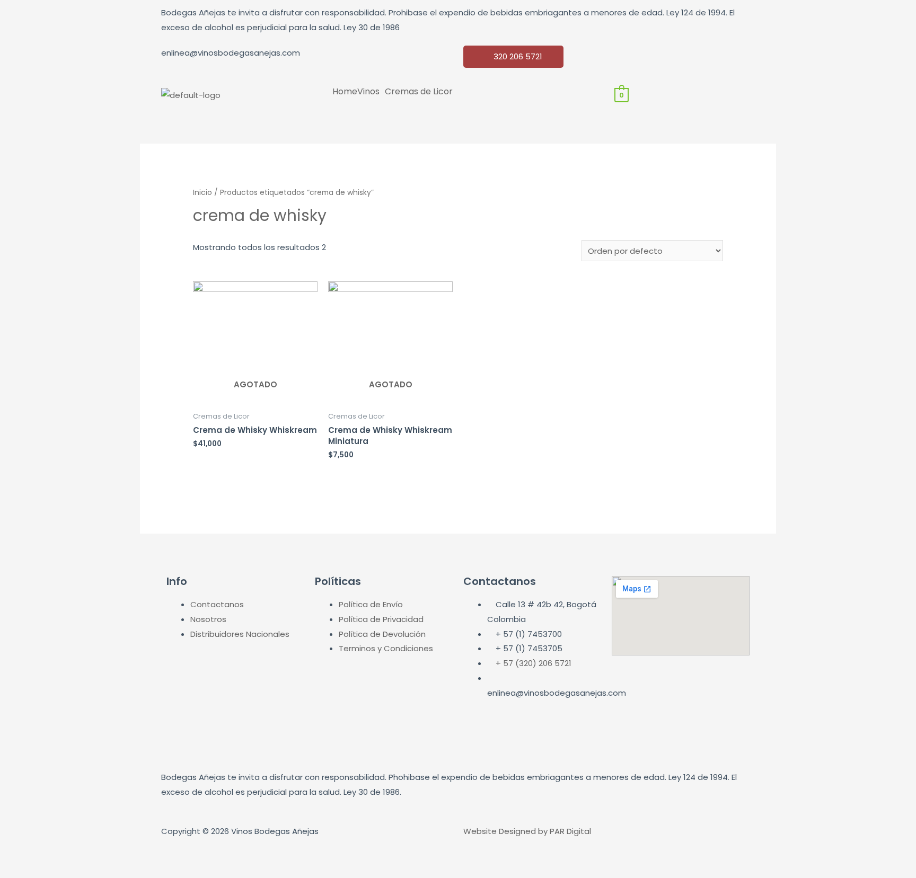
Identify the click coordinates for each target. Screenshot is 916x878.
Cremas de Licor (419, 91)
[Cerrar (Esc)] (21, 854)
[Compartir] (66, 854)
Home (344, 91)
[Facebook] (627, 59)
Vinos (368, 91)
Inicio (202, 193)
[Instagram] (656, 59)
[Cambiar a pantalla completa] (110, 854)
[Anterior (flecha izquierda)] (21, 871)
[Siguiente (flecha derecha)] (66, 871)
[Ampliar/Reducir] (155, 854)
